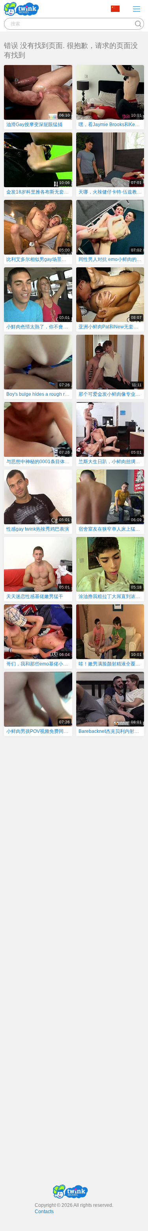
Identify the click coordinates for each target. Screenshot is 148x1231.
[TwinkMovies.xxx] (23, 9)
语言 (118, 9)
